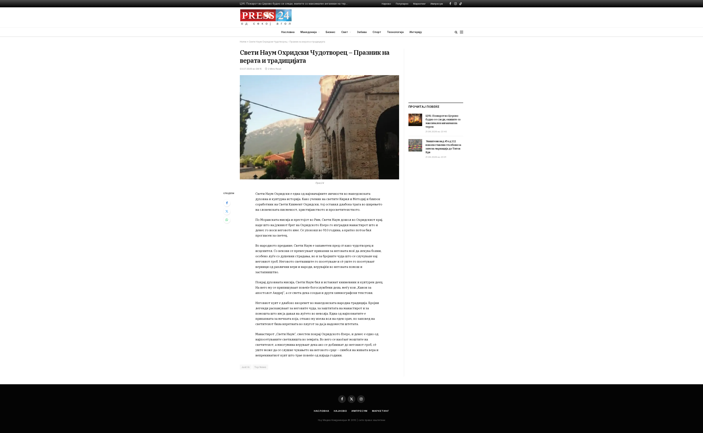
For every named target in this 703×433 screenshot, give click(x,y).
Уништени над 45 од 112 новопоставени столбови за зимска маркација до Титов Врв (443, 147)
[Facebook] (226, 202)
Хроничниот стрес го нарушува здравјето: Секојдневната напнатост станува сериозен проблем (295, 3)
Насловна (288, 32)
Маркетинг (419, 3)
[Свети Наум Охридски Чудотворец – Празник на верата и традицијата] (319, 127)
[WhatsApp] (226, 219)
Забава (362, 32)
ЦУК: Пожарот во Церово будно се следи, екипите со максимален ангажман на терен (443, 121)
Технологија (395, 32)
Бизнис (330, 32)
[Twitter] (226, 211)
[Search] (456, 32)
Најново (386, 3)
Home (243, 41)
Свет (344, 32)
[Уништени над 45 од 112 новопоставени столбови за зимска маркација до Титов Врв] (415, 145)
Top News (260, 367)
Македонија (308, 32)
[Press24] (266, 17)
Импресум (437, 3)
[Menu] (461, 32)
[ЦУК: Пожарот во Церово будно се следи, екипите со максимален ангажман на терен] (415, 120)
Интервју (416, 32)
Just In (246, 367)
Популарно (402, 3)
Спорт (377, 32)
